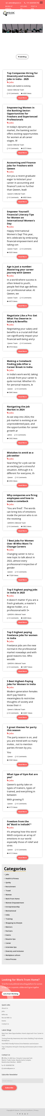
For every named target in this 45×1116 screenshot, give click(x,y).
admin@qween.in (14, 3)
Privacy (36, 1110)
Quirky (8, 882)
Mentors (9, 927)
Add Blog (23, 57)
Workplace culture (13, 955)
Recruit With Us (7, 1018)
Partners (9, 931)
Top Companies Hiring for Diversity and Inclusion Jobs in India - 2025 (22, 1048)
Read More (22, 98)
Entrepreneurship (13, 907)
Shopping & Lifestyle (14, 923)
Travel (8, 891)
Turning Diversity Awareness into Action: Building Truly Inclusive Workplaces (22, 1039)
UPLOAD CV (23, 7)
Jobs (7, 874)
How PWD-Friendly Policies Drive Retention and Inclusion (20, 1044)
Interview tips (11, 947)
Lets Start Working (10, 994)
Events (8, 935)
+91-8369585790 (32, 3)
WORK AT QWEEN (9, 7)
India (8, 915)
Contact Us (5, 1024)
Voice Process (11, 959)
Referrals (5, 1015)
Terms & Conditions (26, 1110)
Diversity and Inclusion (15, 951)
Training (9, 919)
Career (8, 943)
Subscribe (9, 1088)
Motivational (11, 911)
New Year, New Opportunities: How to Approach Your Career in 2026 (22, 1034)
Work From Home (13, 899)
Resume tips (10, 939)
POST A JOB (34, 7)
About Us (5, 1008)
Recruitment (11, 886)
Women (9, 895)
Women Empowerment (15, 903)
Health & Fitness (12, 878)
